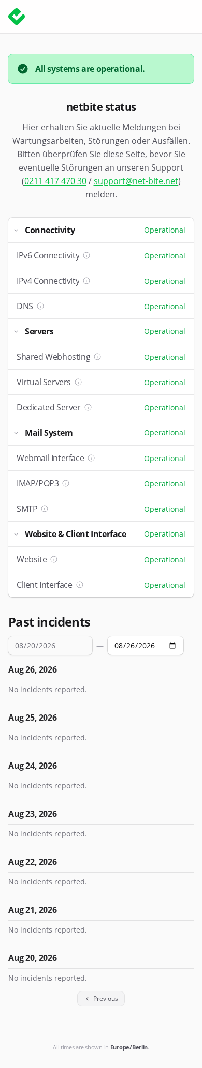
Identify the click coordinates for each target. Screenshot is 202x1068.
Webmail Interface (50, 458)
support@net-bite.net (136, 181)
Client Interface (45, 584)
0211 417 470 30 (55, 181)
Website (32, 559)
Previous (105, 998)
